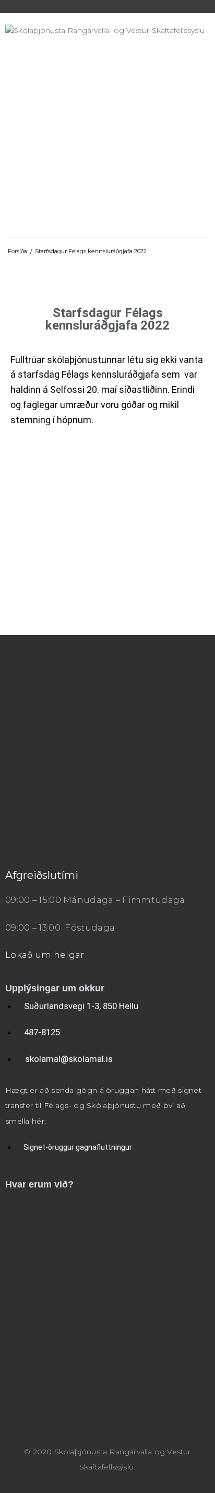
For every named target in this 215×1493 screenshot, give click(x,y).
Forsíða (17, 251)
